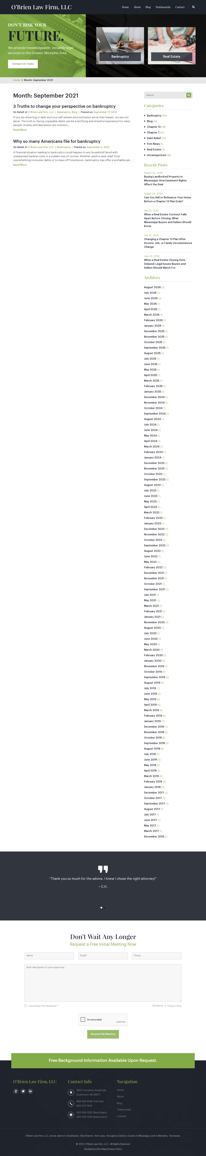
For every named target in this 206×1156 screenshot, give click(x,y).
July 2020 (150, 633)
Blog (148, 7)
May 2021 (150, 600)
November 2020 (154, 622)
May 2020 (150, 644)
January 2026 (152, 326)
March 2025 (151, 380)
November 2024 (154, 402)
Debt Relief (154, 138)
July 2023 (150, 490)
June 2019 (150, 694)
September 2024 (155, 413)
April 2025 (150, 375)
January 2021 (152, 617)
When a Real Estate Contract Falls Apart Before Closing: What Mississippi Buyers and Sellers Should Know (167, 220)
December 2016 (154, 836)
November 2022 (154, 534)
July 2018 (150, 754)
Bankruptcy (63, 112)
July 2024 (150, 424)
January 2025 (152, 391)
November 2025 (154, 337)
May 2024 (150, 435)
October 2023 (153, 474)
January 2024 (152, 457)
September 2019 (154, 677)
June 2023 (150, 496)
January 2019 (152, 721)
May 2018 (150, 765)
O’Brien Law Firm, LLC (41, 7)
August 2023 (152, 485)
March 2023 (151, 512)
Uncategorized (156, 155)
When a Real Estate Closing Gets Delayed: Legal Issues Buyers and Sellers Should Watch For (165, 264)
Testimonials (162, 7)
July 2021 (150, 595)
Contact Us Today (23, 64)
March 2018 (151, 776)
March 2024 (151, 446)
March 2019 (151, 710)
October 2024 (153, 408)
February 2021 (153, 611)
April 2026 (150, 309)
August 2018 (152, 748)
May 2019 (150, 699)
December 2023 (154, 463)
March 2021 (151, 606)
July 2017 (150, 814)
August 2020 (152, 628)
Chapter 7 (153, 132)
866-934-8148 (84, 1101)
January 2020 (152, 661)
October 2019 (153, 672)
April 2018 (150, 770)
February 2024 (153, 452)
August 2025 (152, 353)
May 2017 (150, 825)
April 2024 (150, 441)
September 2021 (154, 589)
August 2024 (152, 419)
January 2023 (152, 523)
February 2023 (153, 518)
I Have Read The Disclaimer (43, 1006)
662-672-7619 (84, 1106)
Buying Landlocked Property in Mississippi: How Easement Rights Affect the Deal (165, 180)
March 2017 (151, 831)
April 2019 (150, 705)
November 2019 (154, 666)
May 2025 (150, 369)
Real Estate (154, 149)
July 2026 (150, 293)
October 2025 (153, 342)
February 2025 (153, 386)
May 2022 (150, 562)
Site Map (101, 1149)
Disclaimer (157, 1006)
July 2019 (150, 688)
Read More (20, 130)
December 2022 (154, 529)
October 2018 (153, 737)
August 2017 (152, 809)
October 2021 (153, 584)
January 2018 (152, 787)
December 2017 (154, 792)
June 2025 (150, 364)
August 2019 (152, 683)
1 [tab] (101, 908)
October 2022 (153, 540)
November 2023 (154, 468)
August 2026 (152, 287)
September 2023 (154, 479)
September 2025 (154, 348)
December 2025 (154, 331)
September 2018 (154, 743)
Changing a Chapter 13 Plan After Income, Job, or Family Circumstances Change (168, 243)
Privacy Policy (174, 1006)
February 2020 (153, 655)
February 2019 (153, 716)
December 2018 (154, 726)
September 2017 (154, 803)
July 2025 (150, 358)
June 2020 (151, 639)
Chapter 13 (154, 127)
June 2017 (150, 820)
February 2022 (153, 567)
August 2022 (152, 551)
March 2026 (151, 315)
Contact (180, 7)
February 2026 (153, 320)
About (137, 7)
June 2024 (151, 430)
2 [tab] (105, 908)
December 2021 (154, 573)
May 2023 (150, 501)
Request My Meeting (103, 1034)
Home (125, 7)
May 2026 (150, 304)
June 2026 (151, 298)
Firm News (153, 144)
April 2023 (150, 507)
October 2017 (153, 798)
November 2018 (154, 732)
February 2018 (153, 781)
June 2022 (150, 556)
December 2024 (154, 397)
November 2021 (154, 578)
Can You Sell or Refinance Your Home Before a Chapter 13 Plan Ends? (167, 199)
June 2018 (150, 759)
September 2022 (154, 545)
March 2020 (152, 650)
